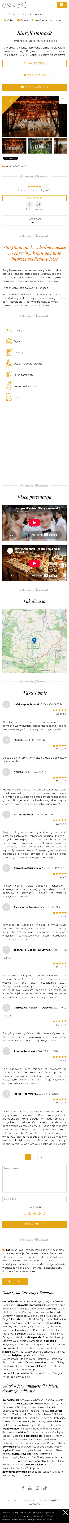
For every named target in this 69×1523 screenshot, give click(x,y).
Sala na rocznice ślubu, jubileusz (31, 1260)
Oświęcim (42, 1326)
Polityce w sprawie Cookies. (40, 1519)
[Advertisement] (34, 441)
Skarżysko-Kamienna (49, 1358)
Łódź (24, 1319)
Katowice (17, 1351)
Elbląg (60, 1362)
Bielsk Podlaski (56, 1344)
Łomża (29, 1344)
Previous (5, 116)
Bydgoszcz (50, 1304)
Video (10, 20)
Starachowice (27, 1358)
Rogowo (31, 51)
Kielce (35, 1355)
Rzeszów (48, 1337)
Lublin (61, 1308)
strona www (36, 75)
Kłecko (32, 54)
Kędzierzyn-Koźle (45, 1333)
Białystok (7, 1344)
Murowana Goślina (38, 47)
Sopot (40, 1348)
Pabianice (60, 1319)
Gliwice (60, 1351)
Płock (46, 1330)
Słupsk (49, 1348)
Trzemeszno (45, 51)
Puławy (45, 1312)
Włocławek (9, 1308)
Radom (37, 1330)
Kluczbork (17, 1337)
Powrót (17, 1281)
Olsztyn (51, 1362)
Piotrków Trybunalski (41, 1319)
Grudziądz (23, 1308)
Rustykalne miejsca (37, 1253)
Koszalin (47, 1373)
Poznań (9, 51)
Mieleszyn (43, 54)
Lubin (12, 1304)
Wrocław (24, 1301)
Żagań (6, 1319)
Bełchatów (37, 1322)
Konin (5, 1369)
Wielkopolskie (48, 40)
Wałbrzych (37, 1301)
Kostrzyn (20, 51)
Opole (30, 1333)
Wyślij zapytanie (36, 87)
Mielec (24, 1340)
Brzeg (6, 1337)
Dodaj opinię (34, 1224)
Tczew (57, 1348)
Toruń (61, 1304)
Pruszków (8, 1333)
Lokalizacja (40, 20)
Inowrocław (37, 1308)
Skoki (23, 54)
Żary (59, 1315)
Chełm (6, 1312)
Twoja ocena (34, 1206)
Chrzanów (55, 1326)
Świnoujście (23, 1376)
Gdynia (31, 1348)
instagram (39, 209)
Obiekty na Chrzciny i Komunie (28, 1292)
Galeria (24, 20)
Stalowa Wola (10, 1340)
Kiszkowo (33, 40)
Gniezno (21, 47)
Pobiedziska (57, 47)
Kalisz (57, 1366)
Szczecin (35, 1373)
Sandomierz (9, 1362)
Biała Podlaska (30, 1312)
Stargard (58, 1373)
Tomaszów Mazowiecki (16, 1322)
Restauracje (37, 14)
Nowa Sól (50, 1315)
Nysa (60, 1333)
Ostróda (19, 1366)
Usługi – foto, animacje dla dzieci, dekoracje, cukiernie (30, 1388)
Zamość (16, 1312)
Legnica (49, 1301)
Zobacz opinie (34, 198)
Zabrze (6, 1355)
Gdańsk (21, 1348)
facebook (29, 209)
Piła (12, 1369)
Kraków (6, 1326)
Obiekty (22, 14)
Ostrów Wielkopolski (28, 1369)
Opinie (56, 20)
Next (63, 116)
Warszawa (26, 1330)
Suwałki (19, 1344)
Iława (10, 1366)
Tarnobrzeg (36, 1340)
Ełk (4, 1366)
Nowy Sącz (29, 1326)
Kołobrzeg (8, 1376)
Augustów (40, 1344)
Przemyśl (59, 1337)
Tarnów (16, 1326)
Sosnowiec (48, 1351)
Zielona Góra (35, 1315)
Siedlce (55, 1330)
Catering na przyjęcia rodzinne (31, 1257)
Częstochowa (33, 1351)
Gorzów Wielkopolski (14, 1315)
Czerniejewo (57, 54)
